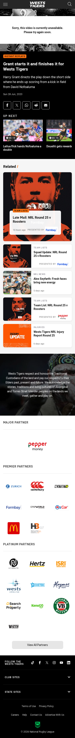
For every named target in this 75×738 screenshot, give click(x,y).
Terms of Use (29, 706)
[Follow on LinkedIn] (68, 662)
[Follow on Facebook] (39, 662)
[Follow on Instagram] (54, 662)
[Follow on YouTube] (61, 662)
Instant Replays (14, 56)
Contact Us (36, 714)
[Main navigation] (5, 4)
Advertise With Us (54, 714)
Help (24, 714)
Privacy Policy (46, 706)
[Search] (69, 4)
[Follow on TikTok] (32, 662)
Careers (15, 714)
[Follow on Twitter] (47, 662)
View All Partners (37, 645)
